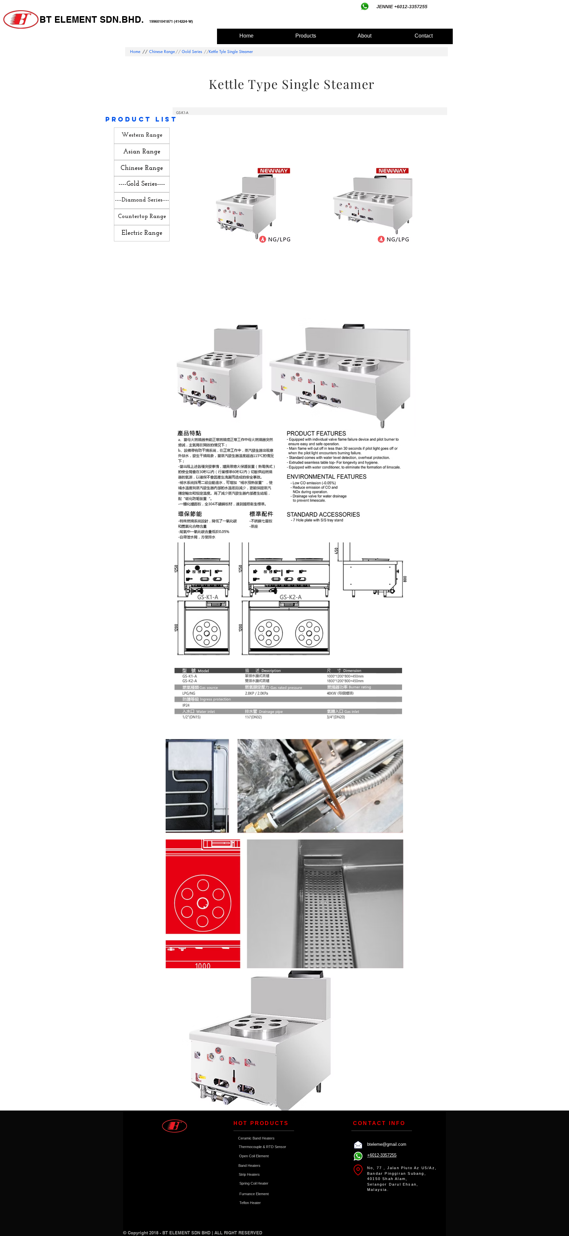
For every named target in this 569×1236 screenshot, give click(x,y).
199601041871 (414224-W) (171, 21)
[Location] (358, 1169)
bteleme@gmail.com (386, 1144)
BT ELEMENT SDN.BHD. (94, 19)
